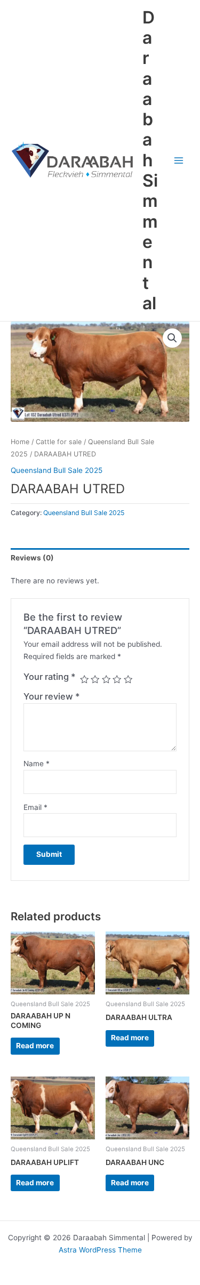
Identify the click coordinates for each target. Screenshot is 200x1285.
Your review (51, 696)
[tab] (100, 557)
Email (35, 807)
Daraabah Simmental (150, 160)
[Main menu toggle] (179, 160)
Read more (35, 1045)
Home (20, 442)
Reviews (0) (32, 557)
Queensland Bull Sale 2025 (56, 470)
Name (36, 763)
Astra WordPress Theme (100, 1250)
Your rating (49, 676)
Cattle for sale (59, 442)
